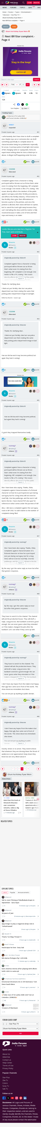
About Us (6, 1054)
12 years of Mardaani (10, 1008)
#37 (38, 536)
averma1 (32, 987)
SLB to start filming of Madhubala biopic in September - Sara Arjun (18, 901)
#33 (38, 252)
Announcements (23, 892)
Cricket (7, 966)
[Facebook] (4, 1098)
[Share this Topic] (14, 104)
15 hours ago (24, 987)
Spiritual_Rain (31, 974)
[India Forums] (11, 2)
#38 (38, 594)
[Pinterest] (20, 1098)
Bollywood (8, 897)
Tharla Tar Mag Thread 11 (12, 937)
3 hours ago (23, 940)
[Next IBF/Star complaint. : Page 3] (6, 84)
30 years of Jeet (8, 913)
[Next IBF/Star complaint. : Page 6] (38, 84)
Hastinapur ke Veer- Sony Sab (13, 948)
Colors (5, 1083)
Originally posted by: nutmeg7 (15, 542)
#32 (38, 176)
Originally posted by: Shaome (15, 325)
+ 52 (38, 446)
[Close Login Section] (38, 232)
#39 (38, 652)
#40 (38, 716)
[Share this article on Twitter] (22, 104)
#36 (38, 455)
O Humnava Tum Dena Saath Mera (15, 979)
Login (30, 3)
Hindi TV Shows (9, 944)
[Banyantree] (3, 93)
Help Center (7, 1063)
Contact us (7, 1060)
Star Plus (6, 1077)
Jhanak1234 (31, 950)
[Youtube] (12, 1098)
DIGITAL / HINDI (29, 798)
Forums (13, 7)
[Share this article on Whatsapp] (26, 104)
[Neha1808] (13, 93)
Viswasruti (32, 1000)
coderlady (32, 961)
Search (36, 80)
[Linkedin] (25, 1098)
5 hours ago (23, 1000)
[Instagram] (16, 1098)
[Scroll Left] (3, 117)
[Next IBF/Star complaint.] (2, 84)
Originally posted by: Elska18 (14, 258)
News (5, 7)
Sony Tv (6, 1086)
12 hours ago (25, 1012)
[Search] (23, 2)
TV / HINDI (6, 798)
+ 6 (37, 242)
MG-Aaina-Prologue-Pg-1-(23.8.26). (14, 958)
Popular (12, 892)
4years (8, 93)
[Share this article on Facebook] (18, 104)
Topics (22, 7)
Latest (5, 892)
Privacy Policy (8, 1068)
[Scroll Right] (38, 117)
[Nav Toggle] (2, 2)
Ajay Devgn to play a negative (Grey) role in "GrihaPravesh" (18, 925)
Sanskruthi (32, 940)
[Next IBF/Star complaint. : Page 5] (34, 84)
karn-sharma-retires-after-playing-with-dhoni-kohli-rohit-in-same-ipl (19, 970)
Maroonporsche (30, 916)
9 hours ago (21, 974)
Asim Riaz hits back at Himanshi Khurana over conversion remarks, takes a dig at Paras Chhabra (12, 805)
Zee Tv (5, 1080)
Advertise (6, 1057)
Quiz (30, 7)
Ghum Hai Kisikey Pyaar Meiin (17, 31)
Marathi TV (8, 934)
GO (28, 84)
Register (36, 3)
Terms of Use (8, 1065)
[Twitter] (8, 1098)
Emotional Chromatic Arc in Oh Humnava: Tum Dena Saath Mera (19, 983)
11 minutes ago (22, 961)
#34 (38, 319)
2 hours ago (24, 929)
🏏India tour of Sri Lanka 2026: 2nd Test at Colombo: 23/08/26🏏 (18, 996)
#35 (38, 400)
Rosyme (33, 906)
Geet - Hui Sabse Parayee (12, 955)
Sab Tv (5, 1089)
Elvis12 (33, 1012)
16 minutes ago (23, 906)
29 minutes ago (19, 916)
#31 (38, 132)
